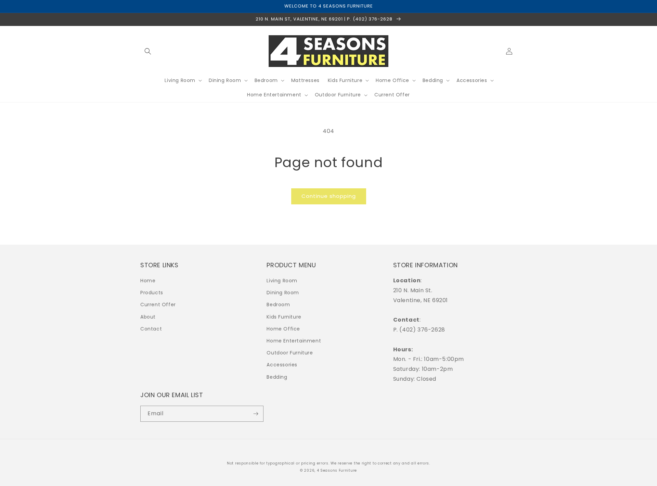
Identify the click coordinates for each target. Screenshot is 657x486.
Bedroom (278, 304)
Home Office (283, 328)
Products (151, 292)
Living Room (282, 280)
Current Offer (158, 304)
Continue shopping (328, 196)
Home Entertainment (294, 340)
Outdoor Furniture (290, 352)
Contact (151, 328)
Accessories (282, 364)
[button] (147, 51)
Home (147, 280)
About (148, 316)
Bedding (277, 377)
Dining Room (283, 292)
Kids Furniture (284, 316)
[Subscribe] (255, 414)
